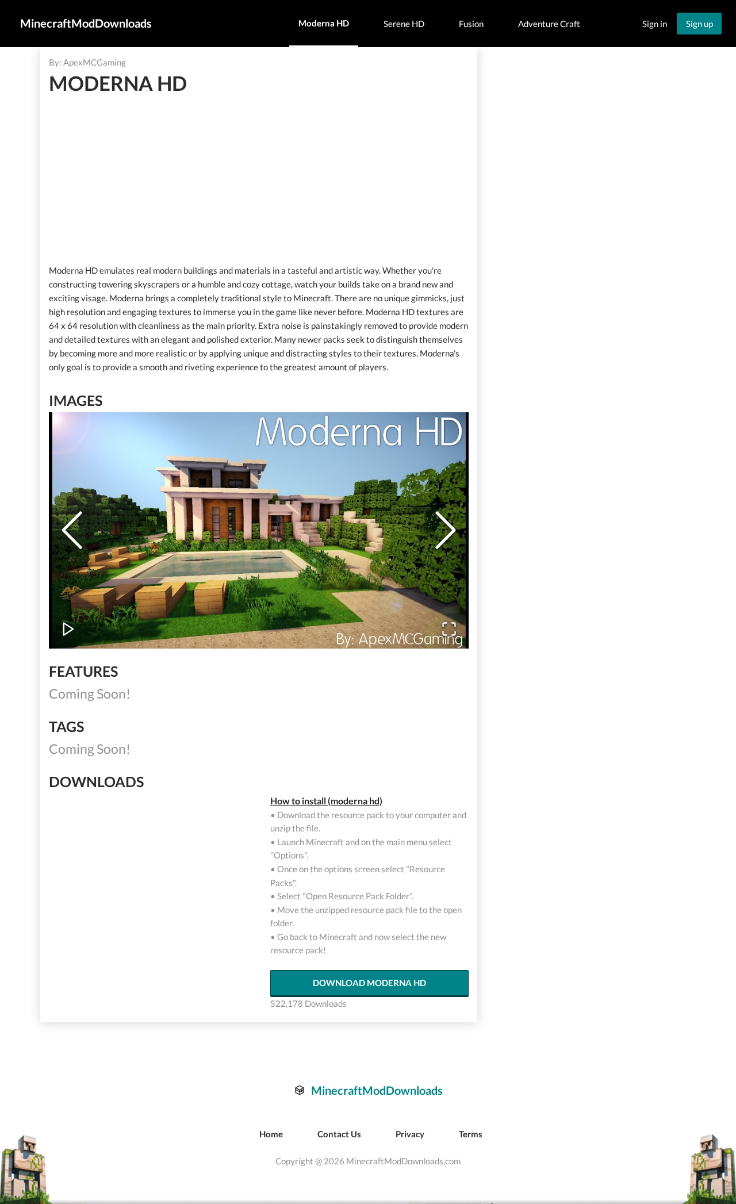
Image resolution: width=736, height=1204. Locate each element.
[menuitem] (323, 24)
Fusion (471, 23)
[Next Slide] (446, 530)
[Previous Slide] (72, 530)
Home (271, 1134)
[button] (259, 530)
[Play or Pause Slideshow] (68, 629)
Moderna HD (323, 23)
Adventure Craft (549, 23)
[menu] (439, 24)
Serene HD (404, 23)
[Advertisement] (258, 179)
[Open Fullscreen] (449, 629)
